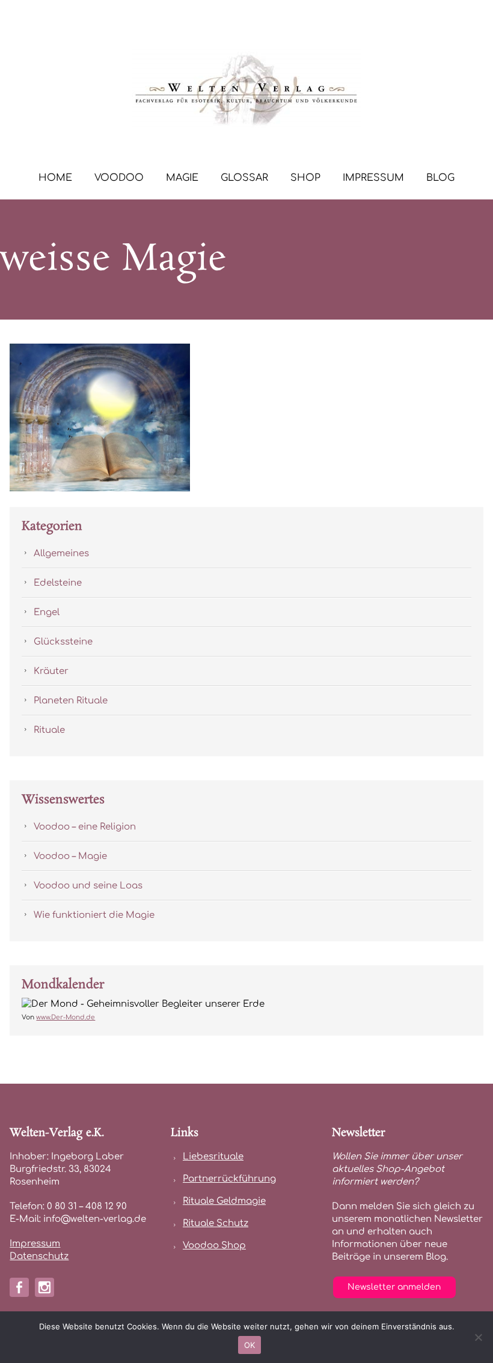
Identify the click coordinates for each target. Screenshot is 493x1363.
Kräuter (51, 671)
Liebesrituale (213, 1157)
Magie (182, 177)
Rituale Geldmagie (224, 1201)
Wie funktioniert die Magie (94, 915)
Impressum (373, 177)
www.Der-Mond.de (65, 1017)
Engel (47, 612)
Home (55, 177)
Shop (305, 177)
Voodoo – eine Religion (85, 827)
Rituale (49, 730)
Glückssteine (63, 642)
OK (250, 1345)
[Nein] (478, 1337)
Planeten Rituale (71, 701)
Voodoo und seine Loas (88, 886)
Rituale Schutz (215, 1223)
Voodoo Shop (214, 1245)
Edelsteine (58, 583)
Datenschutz (39, 1256)
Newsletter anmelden (394, 1287)
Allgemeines (61, 553)
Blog (440, 177)
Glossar (244, 177)
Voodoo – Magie (70, 856)
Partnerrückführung (229, 1179)
